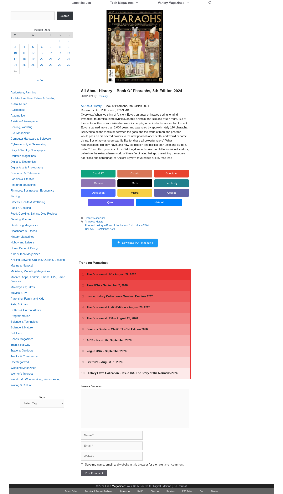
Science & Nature (22, 327)
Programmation (20, 316)
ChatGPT (98, 173)
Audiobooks (18, 109)
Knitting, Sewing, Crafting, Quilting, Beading (38, 259)
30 (68, 65)
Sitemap (214, 491)
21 (50, 59)
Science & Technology (25, 321)
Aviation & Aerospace (24, 121)
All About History (91, 105)
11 (24, 53)
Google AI (172, 173)
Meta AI (159, 202)
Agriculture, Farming (23, 92)
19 (32, 59)
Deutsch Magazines (23, 155)
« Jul (40, 80)
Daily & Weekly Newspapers (29, 150)
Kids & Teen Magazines (25, 254)
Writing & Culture (21, 385)
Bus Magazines (20, 132)
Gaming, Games (21, 219)
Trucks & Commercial (24, 356)
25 (24, 65)
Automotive (18, 115)
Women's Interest (22, 373)
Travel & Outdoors (22, 350)
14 (50, 53)
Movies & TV (19, 293)
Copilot (171, 192)
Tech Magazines (122, 2)
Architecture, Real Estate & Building (33, 98)
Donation (171, 491)
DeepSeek (98, 192)
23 (68, 59)
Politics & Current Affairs (26, 310)
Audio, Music (19, 104)
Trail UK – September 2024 (100, 228)
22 (59, 59)
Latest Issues (81, 2)
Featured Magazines (23, 184)
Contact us (125, 491)
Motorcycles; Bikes (23, 287)
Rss (201, 491)
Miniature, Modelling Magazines (30, 271)
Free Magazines (115, 485)
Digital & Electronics (23, 161)
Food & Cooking (21, 207)
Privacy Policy (71, 491)
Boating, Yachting (21, 127)
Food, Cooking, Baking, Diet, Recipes (34, 213)
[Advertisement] (225, 69)
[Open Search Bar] (210, 3)
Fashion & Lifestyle (22, 179)
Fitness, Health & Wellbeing (28, 202)
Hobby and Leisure (22, 242)
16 (68, 53)
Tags (42, 397)
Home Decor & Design (25, 248)
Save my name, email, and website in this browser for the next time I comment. (134, 464)
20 (41, 59)
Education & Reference (25, 173)
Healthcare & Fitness (24, 230)
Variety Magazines (171, 2)
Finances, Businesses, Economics (32, 190)
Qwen (110, 202)
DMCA (140, 491)
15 (59, 53)
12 (32, 53)
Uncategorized (20, 362)
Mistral (135, 192)
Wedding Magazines (23, 368)
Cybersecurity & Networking (28, 144)
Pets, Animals (19, 304)
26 (32, 65)
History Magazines (95, 218)
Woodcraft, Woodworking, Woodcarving (35, 379)
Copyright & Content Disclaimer (98, 491)
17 (15, 59)
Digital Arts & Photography (27, 167)
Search (64, 15)
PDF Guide (187, 491)
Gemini (98, 183)
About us (155, 491)
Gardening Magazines (24, 225)
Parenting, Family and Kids (27, 298)
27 (41, 65)
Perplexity (172, 183)
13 (41, 53)
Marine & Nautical (22, 265)
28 (50, 65)
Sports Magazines (22, 339)
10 (15, 53)
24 (15, 65)
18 (24, 59)
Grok (135, 183)
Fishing (15, 196)
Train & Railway (20, 345)
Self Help (16, 333)
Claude (135, 173)
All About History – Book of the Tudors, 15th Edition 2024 (117, 225)
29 (59, 65)
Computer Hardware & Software (31, 138)
